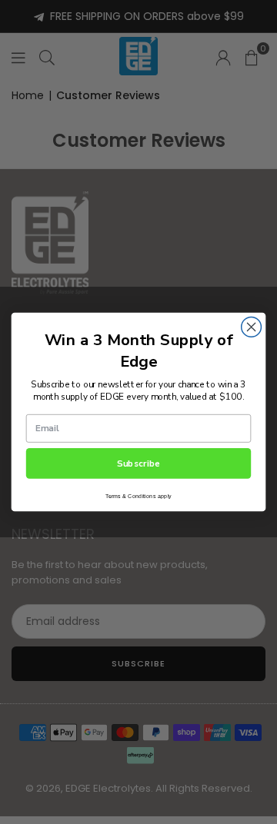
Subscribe (139, 463)
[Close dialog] (252, 327)
